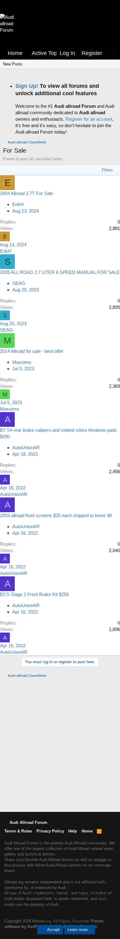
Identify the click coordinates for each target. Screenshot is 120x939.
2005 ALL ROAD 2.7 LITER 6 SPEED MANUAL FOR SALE (60, 272)
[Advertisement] (60, 744)
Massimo (21, 362)
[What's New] (111, 53)
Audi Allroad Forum (27, 822)
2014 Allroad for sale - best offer (31, 351)
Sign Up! (26, 86)
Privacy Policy (50, 831)
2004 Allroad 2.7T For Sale (26, 193)
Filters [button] (107, 170)
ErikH (18, 204)
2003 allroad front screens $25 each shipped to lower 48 (56, 515)
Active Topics (48, 53)
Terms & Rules (18, 831)
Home (15, 53)
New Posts (12, 64)
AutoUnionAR (26, 447)
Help (72, 831)
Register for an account (89, 119)
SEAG (18, 283)
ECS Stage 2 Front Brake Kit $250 (34, 594)
